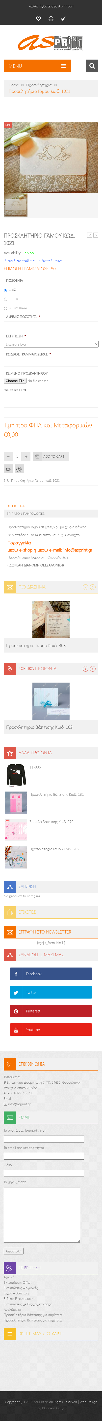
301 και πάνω (18, 308)
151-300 (14, 299)
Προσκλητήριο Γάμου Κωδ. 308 (36, 645)
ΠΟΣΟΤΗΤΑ (14, 280)
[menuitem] (38, 18)
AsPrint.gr (41, 1401)
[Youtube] (16, 1029)
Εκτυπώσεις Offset (17, 1282)
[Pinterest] (16, 1011)
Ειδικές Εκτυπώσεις (18, 1298)
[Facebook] (16, 974)
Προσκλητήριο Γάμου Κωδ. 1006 (89, 235)
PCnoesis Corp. (53, 1408)
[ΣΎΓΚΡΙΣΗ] (8, 468)
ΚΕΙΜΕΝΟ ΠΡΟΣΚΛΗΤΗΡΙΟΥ (27, 373)
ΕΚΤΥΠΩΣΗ (16, 336)
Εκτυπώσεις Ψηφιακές (21, 1287)
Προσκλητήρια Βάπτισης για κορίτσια (33, 1314)
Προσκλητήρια (39, 84)
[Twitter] (16, 992)
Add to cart (53, 456)
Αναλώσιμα (12, 1309)
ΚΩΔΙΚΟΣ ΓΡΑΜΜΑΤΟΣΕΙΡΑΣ (28, 354)
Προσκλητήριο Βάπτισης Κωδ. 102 (39, 727)
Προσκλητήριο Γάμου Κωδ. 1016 (96, 235)
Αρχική (9, 1277)
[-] (8, 456)
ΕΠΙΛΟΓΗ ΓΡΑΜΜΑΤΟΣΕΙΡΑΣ (30, 269)
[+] (26, 456)
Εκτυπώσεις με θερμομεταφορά (28, 1304)
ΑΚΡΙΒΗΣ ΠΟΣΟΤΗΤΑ (23, 316)
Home (14, 84)
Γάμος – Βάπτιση (16, 1293)
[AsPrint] (51, 45)
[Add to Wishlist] (19, 468)
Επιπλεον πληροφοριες (26, 513)
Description (16, 506)
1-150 (12, 290)
